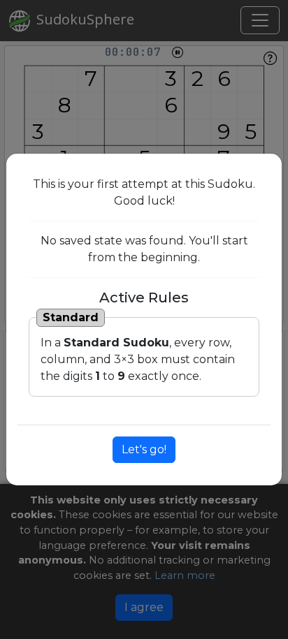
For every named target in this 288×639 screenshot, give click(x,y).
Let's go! (144, 449)
